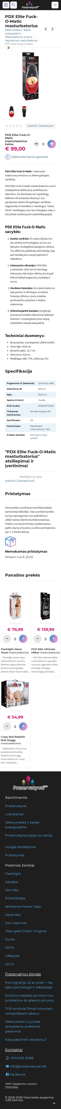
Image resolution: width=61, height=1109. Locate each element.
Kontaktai (14, 1050)
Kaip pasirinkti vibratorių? (26, 1040)
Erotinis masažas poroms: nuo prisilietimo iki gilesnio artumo (29, 997)
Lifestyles (12, 956)
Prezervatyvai (16, 806)
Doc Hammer (16, 923)
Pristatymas (14, 855)
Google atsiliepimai (20, 847)
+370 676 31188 (21, 1058)
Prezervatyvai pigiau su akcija (28, 835)
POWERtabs (15, 898)
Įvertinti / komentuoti (40, 125)
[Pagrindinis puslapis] (30, 5)
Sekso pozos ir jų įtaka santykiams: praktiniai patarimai (22, 1026)
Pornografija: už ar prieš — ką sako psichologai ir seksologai (28, 984)
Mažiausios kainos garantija (29, 157)
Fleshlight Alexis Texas (15, 651)
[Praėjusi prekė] (45, 29)
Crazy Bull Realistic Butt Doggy (13, 740)
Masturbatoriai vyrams (19, 37)
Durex (10, 939)
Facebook (17, 1074)
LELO (9, 964)
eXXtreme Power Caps (23, 906)
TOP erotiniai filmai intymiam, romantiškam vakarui (29, 1011)
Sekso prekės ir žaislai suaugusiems (22, 824)
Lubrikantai (14, 814)
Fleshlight (13, 874)
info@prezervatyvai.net (28, 1066)
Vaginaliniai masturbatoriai (21, 40)
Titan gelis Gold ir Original (26, 931)
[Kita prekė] (52, 29)
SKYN (9, 947)
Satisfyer (12, 882)
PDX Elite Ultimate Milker (45, 651)
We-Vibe (12, 890)
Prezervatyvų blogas (23, 974)
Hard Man (13, 915)
